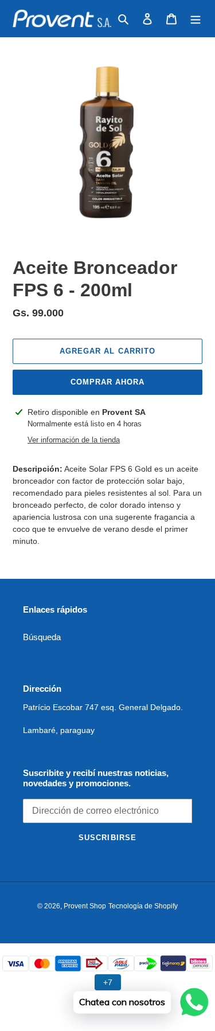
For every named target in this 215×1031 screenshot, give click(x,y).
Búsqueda (42, 637)
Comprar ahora (108, 382)
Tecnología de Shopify (143, 906)
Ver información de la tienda (74, 440)
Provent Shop (85, 906)
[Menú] (195, 18)
